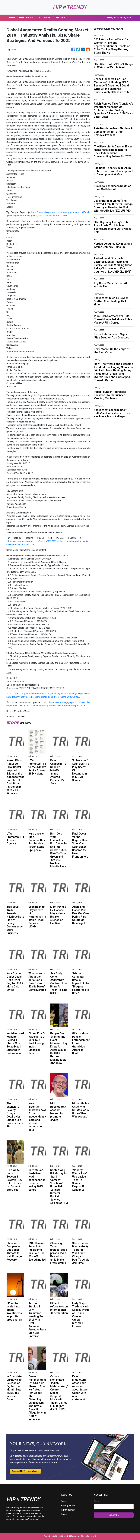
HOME (12, 17)
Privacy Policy (68, 1505)
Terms (64, 1501)
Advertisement (68, 1510)
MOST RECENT (27, 17)
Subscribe (114, 1515)
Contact (64, 1514)
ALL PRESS (44, 17)
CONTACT (60, 17)
